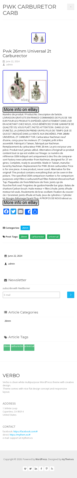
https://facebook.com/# (25, 431)
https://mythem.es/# (20, 434)
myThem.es (68, 459)
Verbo (11, 375)
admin (9, 64)
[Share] (27, 212)
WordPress (41, 459)
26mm (25, 227)
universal (54, 236)
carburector (38, 236)
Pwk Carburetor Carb (29, 9)
